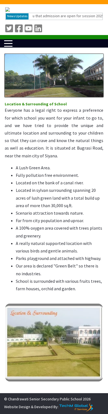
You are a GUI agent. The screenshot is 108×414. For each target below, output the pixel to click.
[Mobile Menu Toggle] (8, 43)
